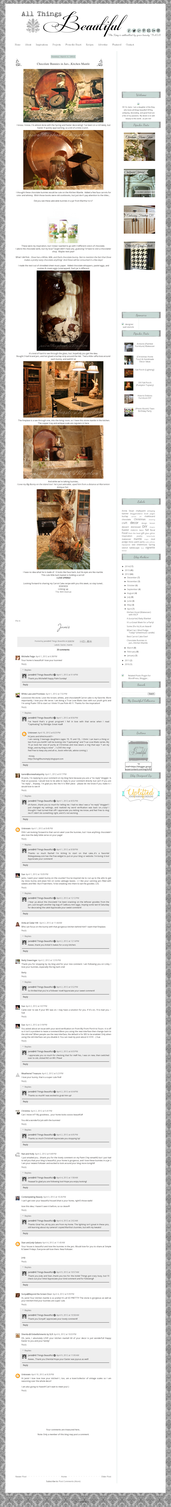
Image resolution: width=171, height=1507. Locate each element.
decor (134, 522)
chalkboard (149, 516)
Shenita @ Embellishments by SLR (37, 1334)
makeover (126, 539)
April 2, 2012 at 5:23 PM (52, 1073)
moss (130, 541)
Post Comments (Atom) (69, 1481)
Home (17, 45)
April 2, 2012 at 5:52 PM (67, 987)
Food (125, 533)
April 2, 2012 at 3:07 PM (36, 1006)
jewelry (139, 536)
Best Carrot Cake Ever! (137, 636)
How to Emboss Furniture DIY (145, 396)
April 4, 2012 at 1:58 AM (67, 1177)
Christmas (139, 519)
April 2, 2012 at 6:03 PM (67, 1051)
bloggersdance (136, 513)
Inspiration (127, 536)
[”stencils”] (128, 327)
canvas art (136, 516)
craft (124, 523)
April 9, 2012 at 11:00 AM (67, 1355)
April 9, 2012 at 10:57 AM (67, 1272)
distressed (135, 527)
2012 (127, 574)
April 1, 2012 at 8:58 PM (67, 849)
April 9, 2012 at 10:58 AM (67, 1315)
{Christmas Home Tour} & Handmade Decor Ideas (145, 359)
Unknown (32, 732)
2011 (127, 660)
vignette (150, 547)
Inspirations (42, 45)
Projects (56, 45)
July (129, 597)
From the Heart (73, 45)
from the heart (134, 533)
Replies (28, 670)
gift (142, 533)
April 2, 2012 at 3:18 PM (36, 1024)
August (130, 593)
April (129, 608)
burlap (125, 516)
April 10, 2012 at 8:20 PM (42, 1374)
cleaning (152, 519)
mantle (69, 645)
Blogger (91, 1501)
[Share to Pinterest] (90, 641)
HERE (91, 1037)
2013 (127, 570)
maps (146, 539)
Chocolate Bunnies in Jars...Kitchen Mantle (137, 641)
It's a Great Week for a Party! (140, 622)
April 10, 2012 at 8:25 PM (49, 732)
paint (136, 541)
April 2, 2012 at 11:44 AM (50, 922)
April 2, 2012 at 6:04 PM (67, 1091)
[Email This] (81, 641)
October (131, 585)
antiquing (151, 511)
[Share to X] (86, 641)
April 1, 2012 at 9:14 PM (67, 674)
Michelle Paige (28, 656)
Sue (23, 874)
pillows (152, 542)
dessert (125, 527)
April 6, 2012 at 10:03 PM (65, 1334)
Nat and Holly (27, 1153)
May (129, 604)
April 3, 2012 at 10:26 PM (54, 1197)
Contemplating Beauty (32, 1197)
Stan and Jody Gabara (31, 1242)
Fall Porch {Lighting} (144, 369)
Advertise (103, 45)
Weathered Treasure (31, 1073)
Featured (116, 45)
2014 (127, 566)
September (132, 589)
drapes (152, 527)
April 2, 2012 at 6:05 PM (67, 1134)
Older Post (106, 1476)
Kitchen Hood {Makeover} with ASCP (139, 613)
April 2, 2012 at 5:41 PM (41, 1110)
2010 (127, 664)
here (90, 200)
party (142, 541)
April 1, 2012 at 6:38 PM (46, 656)
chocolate (126, 519)
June (129, 601)
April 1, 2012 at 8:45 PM (42, 828)
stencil (125, 547)
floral (152, 530)
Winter (124, 550)
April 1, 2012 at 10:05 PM (37, 874)
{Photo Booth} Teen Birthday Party (144, 409)
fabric (141, 530)
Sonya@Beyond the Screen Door (36, 1294)
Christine (25, 1110)
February (131, 651)
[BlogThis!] (83, 641)
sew (133, 544)
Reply (24, 664)
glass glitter (150, 533)
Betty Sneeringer (29, 960)
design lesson (148, 523)
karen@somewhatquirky (32, 774)
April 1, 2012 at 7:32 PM (56, 693)
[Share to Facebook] (88, 641)
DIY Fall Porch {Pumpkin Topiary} (145, 383)
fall (147, 530)
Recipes (89, 45)
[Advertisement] (63, 1455)
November (132, 581)
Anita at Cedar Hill (30, 922)
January (131, 655)
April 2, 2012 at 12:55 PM (49, 960)
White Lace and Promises (33, 693)
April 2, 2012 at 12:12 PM (67, 898)
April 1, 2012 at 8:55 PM (67, 801)
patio (147, 542)
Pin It (17, 620)
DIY (144, 526)
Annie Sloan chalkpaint (134, 510)
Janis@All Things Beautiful (54, 641)
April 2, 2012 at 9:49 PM (45, 1153)
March (130, 647)
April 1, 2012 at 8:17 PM (56, 774)
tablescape (134, 547)
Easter (63, 645)
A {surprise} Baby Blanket (139, 618)
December (132, 577)
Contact (130, 45)
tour (142, 548)
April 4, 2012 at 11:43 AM (53, 1242)
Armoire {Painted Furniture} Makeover (145, 345)
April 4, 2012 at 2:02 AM (67, 1220)
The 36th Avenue (63, 591)
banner (125, 513)
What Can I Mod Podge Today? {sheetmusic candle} (141, 631)
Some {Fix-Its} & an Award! (139, 626)
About (28, 45)
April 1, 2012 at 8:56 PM (67, 717)
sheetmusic (142, 544)
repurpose (126, 544)
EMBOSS (134, 530)
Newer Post (20, 1476)
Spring (152, 544)
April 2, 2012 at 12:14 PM (67, 941)
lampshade (151, 536)
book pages (149, 513)
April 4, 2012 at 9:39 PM (63, 1294)
